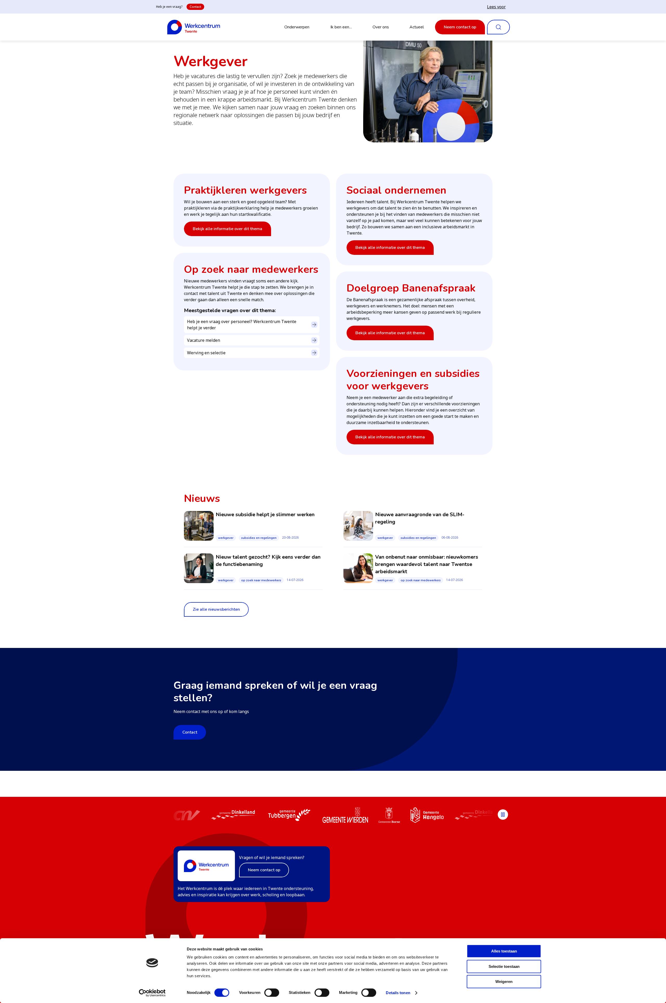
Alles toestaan (504, 951)
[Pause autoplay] (503, 814)
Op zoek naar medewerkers (261, 580)
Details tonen (398, 993)
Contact (195, 7)
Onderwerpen (296, 27)
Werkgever (225, 538)
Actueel (416, 27)
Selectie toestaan (504, 966)
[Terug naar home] (193, 27)
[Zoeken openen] (498, 27)
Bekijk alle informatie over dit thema (227, 229)
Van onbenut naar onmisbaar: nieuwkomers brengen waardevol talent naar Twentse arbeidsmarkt (426, 564)
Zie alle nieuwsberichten (216, 609)
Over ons (381, 27)
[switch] (271, 992)
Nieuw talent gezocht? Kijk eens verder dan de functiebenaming (268, 560)
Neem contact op (460, 27)
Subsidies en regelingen (259, 538)
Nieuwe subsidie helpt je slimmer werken (265, 514)
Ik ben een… (341, 27)
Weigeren (504, 981)
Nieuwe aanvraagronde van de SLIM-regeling (419, 518)
